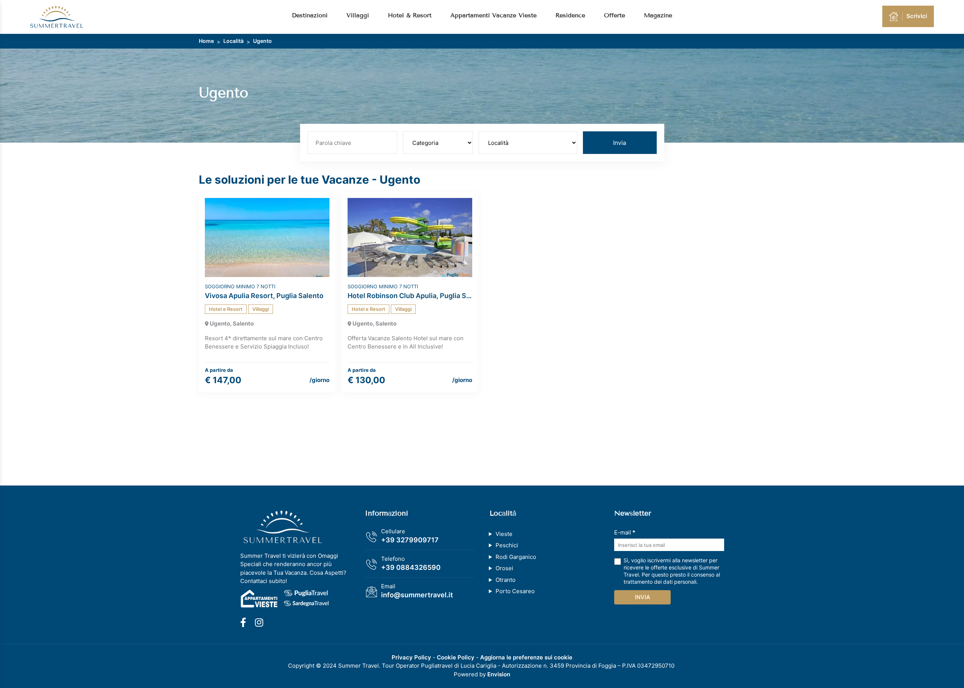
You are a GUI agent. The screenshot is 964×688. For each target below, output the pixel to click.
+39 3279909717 (410, 540)
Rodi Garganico (516, 556)
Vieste (504, 533)
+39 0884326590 (411, 567)
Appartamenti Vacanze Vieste (493, 15)
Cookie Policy (455, 657)
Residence (570, 15)
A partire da (219, 370)
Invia (619, 142)
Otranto (506, 579)
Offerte (614, 15)
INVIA (642, 597)
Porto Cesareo (515, 591)
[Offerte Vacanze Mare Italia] (56, 16)
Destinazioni (310, 15)
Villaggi (357, 15)
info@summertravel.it (417, 595)
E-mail (624, 532)
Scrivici (916, 16)
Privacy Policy (411, 657)
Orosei (504, 568)
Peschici (507, 545)
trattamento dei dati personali (660, 581)
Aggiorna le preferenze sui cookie (526, 657)
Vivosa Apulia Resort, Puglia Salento (264, 296)
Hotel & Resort (410, 15)
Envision (498, 674)
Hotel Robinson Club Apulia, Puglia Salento (410, 296)
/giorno (319, 380)
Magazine (658, 15)
